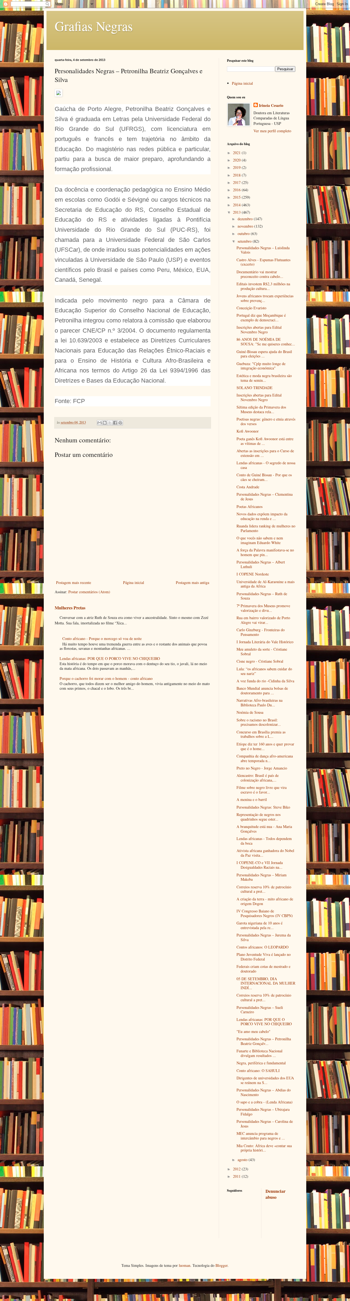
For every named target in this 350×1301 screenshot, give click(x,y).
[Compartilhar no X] (110, 422)
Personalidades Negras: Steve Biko (263, 807)
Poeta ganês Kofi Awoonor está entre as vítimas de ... (265, 441)
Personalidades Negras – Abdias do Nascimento (264, 1092)
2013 (237, 212)
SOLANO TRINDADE (255, 387)
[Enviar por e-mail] (99, 422)
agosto (243, 1159)
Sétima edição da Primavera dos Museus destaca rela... (261, 409)
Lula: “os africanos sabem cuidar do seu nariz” (264, 671)
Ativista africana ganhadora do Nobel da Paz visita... (265, 853)
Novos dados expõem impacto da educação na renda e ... (262, 516)
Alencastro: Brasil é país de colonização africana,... (258, 778)
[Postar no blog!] (104, 422)
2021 (237, 152)
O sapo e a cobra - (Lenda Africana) (265, 1102)
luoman (184, 1265)
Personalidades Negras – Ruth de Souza (262, 596)
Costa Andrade (248, 486)
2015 (237, 197)
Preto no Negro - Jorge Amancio (262, 768)
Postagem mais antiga (192, 582)
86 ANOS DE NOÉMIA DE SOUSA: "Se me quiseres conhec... (266, 341)
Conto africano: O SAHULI (258, 1070)
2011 (237, 1176)
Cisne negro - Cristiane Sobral (260, 661)
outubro (244, 233)
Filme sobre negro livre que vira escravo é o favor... (262, 790)
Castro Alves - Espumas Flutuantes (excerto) (263, 262)
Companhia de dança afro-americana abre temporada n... (265, 758)
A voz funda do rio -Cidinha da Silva (265, 680)
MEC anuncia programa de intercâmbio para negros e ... (261, 1136)
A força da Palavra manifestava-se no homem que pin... (265, 552)
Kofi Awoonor (248, 431)
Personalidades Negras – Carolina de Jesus (265, 1124)
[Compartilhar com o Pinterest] (120, 422)
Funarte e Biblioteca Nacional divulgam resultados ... (259, 1053)
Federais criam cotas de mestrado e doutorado (263, 969)
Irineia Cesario (271, 105)
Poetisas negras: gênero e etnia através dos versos (266, 421)
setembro (245, 241)
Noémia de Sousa (250, 712)
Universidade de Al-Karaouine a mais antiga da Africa (265, 584)
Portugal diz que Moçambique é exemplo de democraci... (261, 317)
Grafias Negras (94, 25)
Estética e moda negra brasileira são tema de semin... (264, 378)
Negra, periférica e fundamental (261, 1062)
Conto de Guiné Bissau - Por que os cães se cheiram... (264, 477)
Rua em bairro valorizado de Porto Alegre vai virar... (263, 620)
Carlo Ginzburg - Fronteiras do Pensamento (261, 632)
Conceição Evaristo (251, 307)
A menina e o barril (252, 799)
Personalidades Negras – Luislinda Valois (263, 250)
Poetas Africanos (249, 506)
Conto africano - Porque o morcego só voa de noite (102, 638)
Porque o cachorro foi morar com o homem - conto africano (106, 678)
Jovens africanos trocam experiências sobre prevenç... (265, 298)
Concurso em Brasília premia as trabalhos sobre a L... (261, 734)
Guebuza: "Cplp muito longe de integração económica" (261, 366)
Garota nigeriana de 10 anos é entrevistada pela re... (259, 925)
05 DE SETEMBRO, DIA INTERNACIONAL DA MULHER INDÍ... (266, 983)
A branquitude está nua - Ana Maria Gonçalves (264, 829)
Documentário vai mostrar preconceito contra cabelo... (260, 274)
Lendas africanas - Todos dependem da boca (264, 841)
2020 (237, 160)
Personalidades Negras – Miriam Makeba (262, 877)
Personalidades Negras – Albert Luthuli (261, 564)
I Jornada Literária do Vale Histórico (265, 641)
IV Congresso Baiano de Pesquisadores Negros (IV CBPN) (265, 913)
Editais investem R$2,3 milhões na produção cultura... (263, 286)
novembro (246, 226)
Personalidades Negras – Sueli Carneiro (260, 1010)
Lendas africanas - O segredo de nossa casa (266, 465)
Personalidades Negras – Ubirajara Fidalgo (263, 1112)
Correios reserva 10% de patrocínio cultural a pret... (264, 889)
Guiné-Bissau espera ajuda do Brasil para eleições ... (264, 354)
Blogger (221, 1265)
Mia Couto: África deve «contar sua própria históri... (264, 1148)
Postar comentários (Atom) (89, 591)
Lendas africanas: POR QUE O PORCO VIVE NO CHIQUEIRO (110, 658)
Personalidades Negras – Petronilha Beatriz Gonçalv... (264, 1041)
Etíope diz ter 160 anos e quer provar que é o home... (265, 746)
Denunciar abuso (275, 1194)
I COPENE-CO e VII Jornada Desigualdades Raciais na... (260, 865)
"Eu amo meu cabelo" (253, 1031)
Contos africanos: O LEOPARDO (262, 947)
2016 (237, 189)
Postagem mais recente (73, 582)
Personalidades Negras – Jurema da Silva (264, 937)
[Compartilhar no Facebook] (115, 422)
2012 (237, 1168)
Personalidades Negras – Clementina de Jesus (265, 496)
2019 (237, 167)
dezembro (246, 218)
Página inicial (133, 582)
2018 (237, 175)
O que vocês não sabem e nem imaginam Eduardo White (260, 540)
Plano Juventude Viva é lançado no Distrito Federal (264, 957)
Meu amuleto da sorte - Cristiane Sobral (262, 651)
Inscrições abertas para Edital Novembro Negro (259, 329)
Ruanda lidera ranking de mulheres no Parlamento (266, 528)
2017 (237, 182)
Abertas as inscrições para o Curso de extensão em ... (265, 453)
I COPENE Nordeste (253, 574)
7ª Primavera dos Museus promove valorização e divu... (263, 608)
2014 (237, 204)
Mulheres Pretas (70, 607)
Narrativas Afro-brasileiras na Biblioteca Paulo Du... (259, 702)
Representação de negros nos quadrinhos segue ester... (259, 817)
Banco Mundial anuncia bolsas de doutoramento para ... (262, 690)
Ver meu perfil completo (272, 130)
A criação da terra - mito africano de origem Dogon (265, 901)
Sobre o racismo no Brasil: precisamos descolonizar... (259, 722)
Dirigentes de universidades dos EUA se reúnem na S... (265, 1080)
